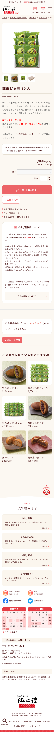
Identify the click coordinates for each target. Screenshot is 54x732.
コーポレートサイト (11, 721)
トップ (4, 18)
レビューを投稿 (12, 339)
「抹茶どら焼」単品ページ (27, 134)
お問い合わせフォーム (13, 663)
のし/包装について (11, 213)
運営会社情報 (27, 721)
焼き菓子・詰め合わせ (18, 18)
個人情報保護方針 (20, 726)
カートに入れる (28, 189)
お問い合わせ (35, 726)
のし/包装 (35, 12)
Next (49, 48)
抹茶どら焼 (43, 18)
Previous (5, 48)
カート (42, 12)
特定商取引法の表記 (42, 721)
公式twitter (38, 601)
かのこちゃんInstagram (14, 592)
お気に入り (12, 199)
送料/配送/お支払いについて (16, 209)
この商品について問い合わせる (16, 217)
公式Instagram (38, 592)
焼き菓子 (32, 18)
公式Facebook (15, 601)
